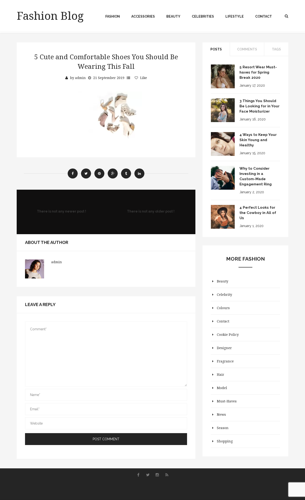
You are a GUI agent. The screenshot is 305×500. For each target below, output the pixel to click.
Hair (220, 374)
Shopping (225, 441)
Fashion (112, 16)
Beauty (173, 16)
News (221, 414)
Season (223, 428)
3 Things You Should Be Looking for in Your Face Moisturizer (259, 106)
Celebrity (224, 294)
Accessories (143, 16)
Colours (223, 308)
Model (222, 388)
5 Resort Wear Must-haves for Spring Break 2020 (258, 72)
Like (143, 77)
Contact (263, 16)
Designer (224, 348)
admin (80, 77)
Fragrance (225, 361)
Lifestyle (234, 16)
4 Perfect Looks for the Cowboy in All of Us (257, 212)
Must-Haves (227, 401)
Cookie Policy (228, 334)
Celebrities (203, 16)
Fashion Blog (50, 15)
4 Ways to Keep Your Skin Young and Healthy (258, 140)
